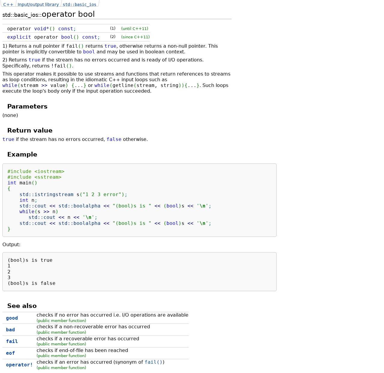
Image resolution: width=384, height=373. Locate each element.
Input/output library (38, 4)
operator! (19, 365)
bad (10, 330)
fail (12, 341)
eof (10, 353)
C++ (8, 4)
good (12, 318)
